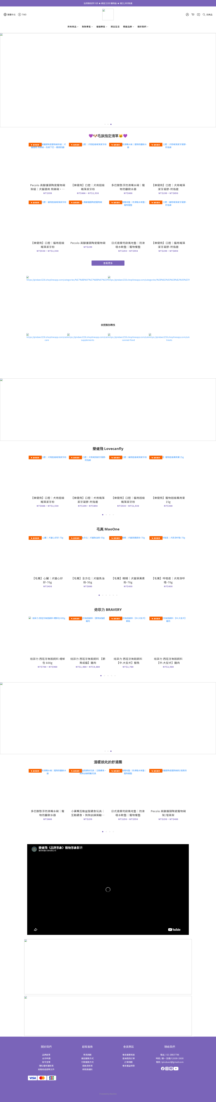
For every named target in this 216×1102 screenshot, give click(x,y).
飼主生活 (115, 26)
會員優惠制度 (128, 1054)
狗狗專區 (86, 26)
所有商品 (72, 26)
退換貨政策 (87, 1065)
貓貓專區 (100, 26)
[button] (108, 889)
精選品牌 (127, 26)
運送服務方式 (87, 1058)
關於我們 (142, 26)
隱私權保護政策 (46, 1065)
